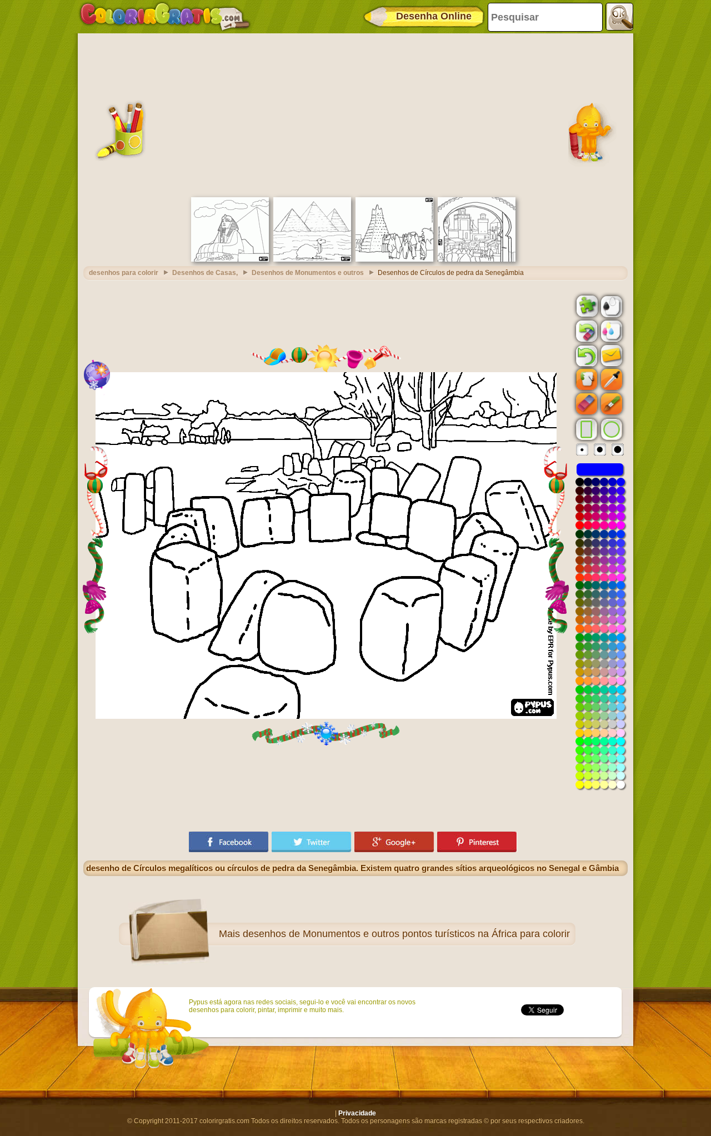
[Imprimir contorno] (610, 305)
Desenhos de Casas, (205, 273)
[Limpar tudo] (585, 331)
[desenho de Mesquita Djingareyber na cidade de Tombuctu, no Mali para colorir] (394, 259)
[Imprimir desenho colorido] (610, 330)
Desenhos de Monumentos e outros (308, 273)
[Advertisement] (355, 114)
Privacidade (357, 1113)
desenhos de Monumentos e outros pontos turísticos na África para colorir (406, 933)
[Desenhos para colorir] (165, 16)
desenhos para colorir (123, 273)
